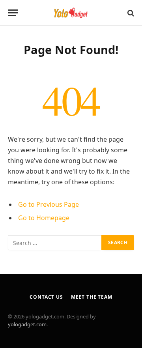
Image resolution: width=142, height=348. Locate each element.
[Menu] (13, 13)
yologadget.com (27, 324)
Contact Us (46, 297)
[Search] (130, 13)
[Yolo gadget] (71, 13)
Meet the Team (91, 297)
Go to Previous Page (48, 204)
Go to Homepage (43, 217)
